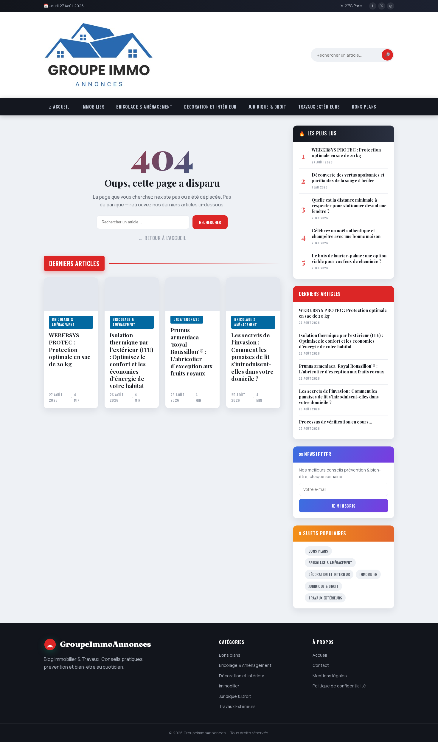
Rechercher (210, 222)
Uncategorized (186, 319)
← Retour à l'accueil (162, 238)
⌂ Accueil (59, 106)
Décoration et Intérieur (210, 106)
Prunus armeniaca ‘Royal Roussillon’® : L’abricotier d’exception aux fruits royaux (191, 351)
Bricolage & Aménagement (144, 106)
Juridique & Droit (267, 106)
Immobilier (92, 106)
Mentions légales (330, 675)
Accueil (320, 655)
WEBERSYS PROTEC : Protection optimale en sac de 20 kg (69, 349)
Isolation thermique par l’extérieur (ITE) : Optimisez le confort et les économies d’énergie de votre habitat (131, 360)
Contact (321, 665)
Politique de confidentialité (339, 686)
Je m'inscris (343, 506)
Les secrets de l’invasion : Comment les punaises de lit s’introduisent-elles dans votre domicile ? (252, 356)
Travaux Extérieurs (319, 106)
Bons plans (364, 106)
